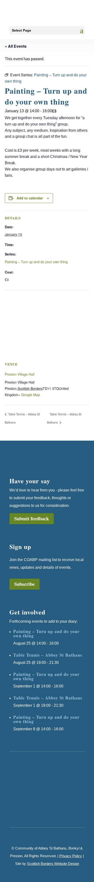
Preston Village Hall (19, 374)
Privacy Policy (70, 856)
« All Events (16, 46)
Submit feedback (31, 518)
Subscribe (24, 584)
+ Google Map (29, 394)
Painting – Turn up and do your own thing (36, 261)
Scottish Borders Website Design (53, 864)
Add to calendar (30, 198)
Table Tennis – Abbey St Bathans (47, 655)
